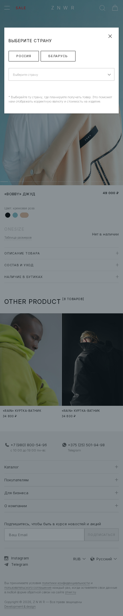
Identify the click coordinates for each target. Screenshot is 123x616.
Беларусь (58, 56)
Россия (23, 56)
